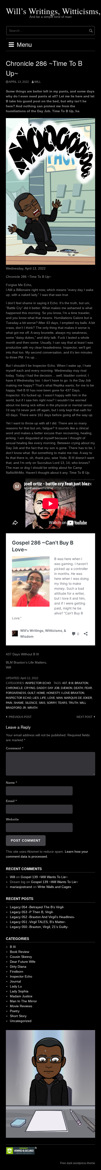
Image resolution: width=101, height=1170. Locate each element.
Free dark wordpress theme (77, 1163)
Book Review (19, 952)
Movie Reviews (21, 1006)
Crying (29, 688)
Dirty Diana (18, 966)
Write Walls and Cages (54, 887)
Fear (88, 688)
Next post (84, 717)
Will (37, 82)
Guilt (31, 693)
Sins (42, 702)
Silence (31, 702)
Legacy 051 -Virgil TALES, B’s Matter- (38, 922)
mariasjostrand (21, 887)
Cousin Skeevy (21, 957)
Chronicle (14, 688)
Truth (73, 702)
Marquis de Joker (78, 698)
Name (11, 782)
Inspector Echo (38, 683)
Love (51, 698)
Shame (19, 702)
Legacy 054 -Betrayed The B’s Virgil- (37, 907)
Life (43, 698)
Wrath (32, 707)
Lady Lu (16, 986)
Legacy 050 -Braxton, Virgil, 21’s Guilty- (39, 927)
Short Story (18, 1016)
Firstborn (16, 971)
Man (59, 698)
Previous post (20, 717)
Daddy (41, 688)
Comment (14, 748)
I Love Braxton (72, 693)
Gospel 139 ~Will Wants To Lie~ (44, 877)
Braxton (81, 683)
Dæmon (66, 688)
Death (78, 688)
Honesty (53, 693)
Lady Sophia (19, 991)
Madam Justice (21, 996)
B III (71, 683)
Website (12, 819)
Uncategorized (20, 1021)
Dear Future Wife (22, 961)
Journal (15, 981)
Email (11, 801)
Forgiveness (16, 693)
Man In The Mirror (23, 1001)
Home (41, 693)
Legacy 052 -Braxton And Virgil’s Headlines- (42, 917)
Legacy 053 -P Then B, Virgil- (32, 912)
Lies (36, 698)
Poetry (14, 1011)
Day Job (53, 688)
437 (64, 683)
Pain (9, 702)
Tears (62, 702)
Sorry (51, 702)
